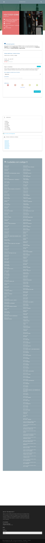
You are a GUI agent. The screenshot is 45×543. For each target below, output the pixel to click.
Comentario (6, 76)
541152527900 (7, 148)
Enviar (37, 91)
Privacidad (24, 540)
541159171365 (7, 142)
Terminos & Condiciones (17, 540)
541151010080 (7, 140)
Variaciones (7, 117)
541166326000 (7, 143)
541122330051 (7, 144)
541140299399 (7, 145)
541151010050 (7, 147)
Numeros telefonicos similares (11, 137)
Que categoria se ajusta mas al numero (12, 72)
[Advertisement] (22, 106)
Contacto (29, 540)
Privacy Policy (18, 541)
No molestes (22, 1)
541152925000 (7, 146)
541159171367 (7, 141)
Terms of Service (24, 541)
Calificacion (6, 83)
